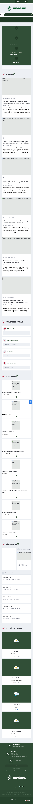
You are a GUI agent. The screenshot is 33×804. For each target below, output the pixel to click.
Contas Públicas (11, 363)
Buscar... (2, 14)
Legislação (10, 351)
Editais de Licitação (12, 340)
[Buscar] (32, 14)
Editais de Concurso (12, 329)
